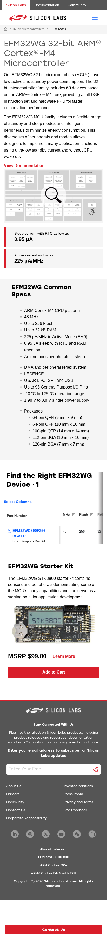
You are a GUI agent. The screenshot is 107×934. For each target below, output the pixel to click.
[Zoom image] (53, 196)
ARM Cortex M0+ (53, 865)
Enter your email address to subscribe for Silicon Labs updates (53, 753)
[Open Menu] (95, 17)
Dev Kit (40, 541)
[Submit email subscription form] (96, 769)
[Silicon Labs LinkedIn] (15, 834)
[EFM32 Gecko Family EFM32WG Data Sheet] (8, 531)
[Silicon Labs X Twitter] (46, 834)
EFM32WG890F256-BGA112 (29, 533)
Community (77, 5)
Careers (12, 794)
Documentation (46, 5)
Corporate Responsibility (26, 818)
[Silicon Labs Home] (6, 29)
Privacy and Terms (78, 802)
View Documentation (24, 165)
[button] (53, 929)
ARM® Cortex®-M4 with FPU (53, 873)
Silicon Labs (16, 5)
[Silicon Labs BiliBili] (92, 834)
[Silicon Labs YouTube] (61, 834)
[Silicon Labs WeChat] (77, 834)
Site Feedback (75, 810)
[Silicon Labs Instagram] (30, 834)
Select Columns (18, 502)
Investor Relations (78, 786)
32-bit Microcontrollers (28, 29)
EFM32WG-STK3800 (53, 857)
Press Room (73, 794)
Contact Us (15, 810)
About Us (13, 786)
